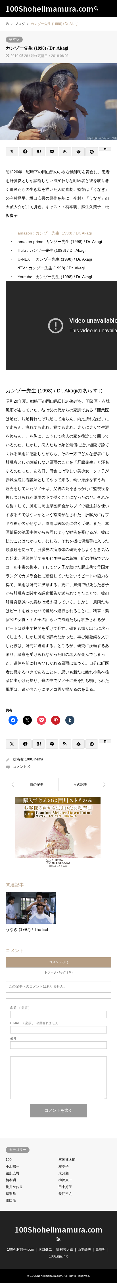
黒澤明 (100, 1250)
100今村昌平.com (20, 1250)
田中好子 (65, 1187)
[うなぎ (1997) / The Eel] (32, 784)
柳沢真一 (65, 1180)
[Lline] (52, 151)
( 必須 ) (20, 1007)
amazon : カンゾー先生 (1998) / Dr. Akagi (55, 233)
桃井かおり (14, 1187)
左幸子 (63, 1166)
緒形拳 (11, 1194)
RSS (58, 1239)
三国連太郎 (67, 1160)
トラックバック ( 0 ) (58, 972)
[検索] (95, 8)
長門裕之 (65, 1194)
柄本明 (14, 39)
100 (9, 1160)
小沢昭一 (12, 1166)
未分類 (63, 1173)
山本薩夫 (84, 1250)
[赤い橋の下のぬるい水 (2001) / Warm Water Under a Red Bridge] (84, 784)
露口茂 (11, 1200)
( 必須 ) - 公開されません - (35, 1023)
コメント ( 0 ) (58, 962)
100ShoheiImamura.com (59, 1229)
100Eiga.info (58, 1256)
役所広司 (12, 1173)
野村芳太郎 (64, 1250)
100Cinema (34, 759)
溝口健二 (45, 1250)
